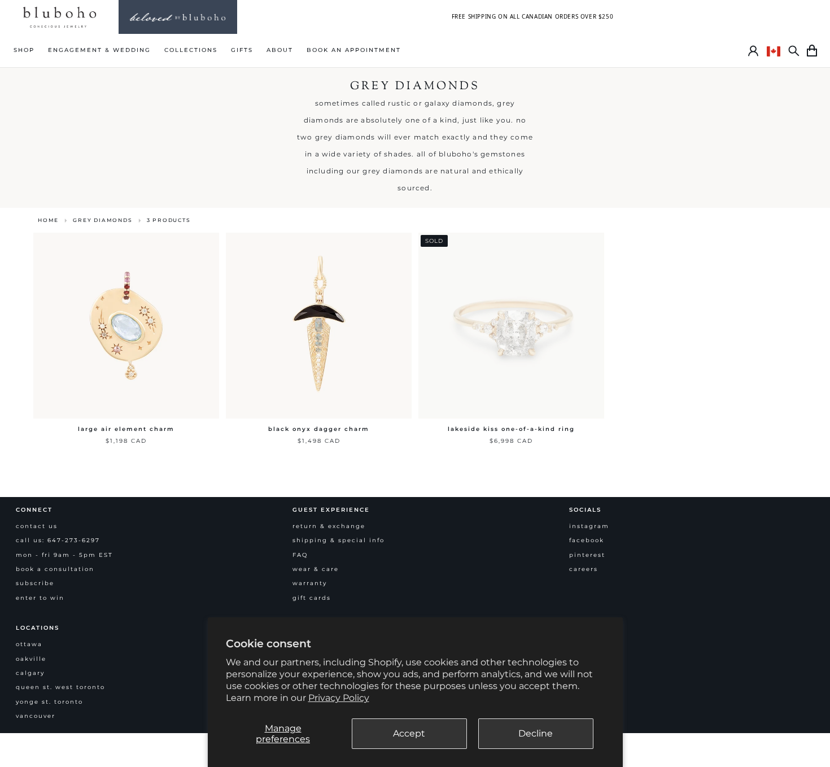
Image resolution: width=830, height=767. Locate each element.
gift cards (311, 598)
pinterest (587, 555)
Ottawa (29, 644)
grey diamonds (102, 220)
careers (583, 569)
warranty (309, 583)
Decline (535, 733)
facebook (586, 540)
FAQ (300, 555)
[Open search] (794, 51)
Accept (409, 733)
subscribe (35, 583)
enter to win (40, 598)
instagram (589, 526)
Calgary (30, 673)
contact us (37, 526)
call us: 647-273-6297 (58, 540)
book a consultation (55, 569)
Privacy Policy (338, 697)
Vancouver (35, 716)
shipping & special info (338, 540)
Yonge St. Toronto (49, 701)
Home (48, 220)
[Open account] (753, 51)
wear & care (315, 569)
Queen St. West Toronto (60, 687)
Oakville (31, 659)
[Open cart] (812, 51)
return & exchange (328, 526)
